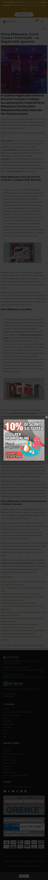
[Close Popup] (46, 417)
